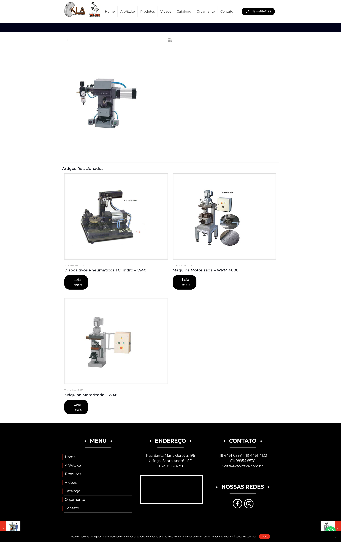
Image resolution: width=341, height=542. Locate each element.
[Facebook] (237, 507)
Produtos (73, 474)
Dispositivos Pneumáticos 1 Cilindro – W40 (105, 270)
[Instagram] (248, 507)
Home (70, 457)
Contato (72, 508)
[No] (336, 536)
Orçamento (75, 499)
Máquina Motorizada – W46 (90, 395)
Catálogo (72, 491)
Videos (71, 482)
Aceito (264, 536)
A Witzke (73, 465)
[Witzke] (82, 11)
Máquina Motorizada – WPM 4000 (206, 270)
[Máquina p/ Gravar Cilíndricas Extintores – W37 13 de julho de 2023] (10, 528)
